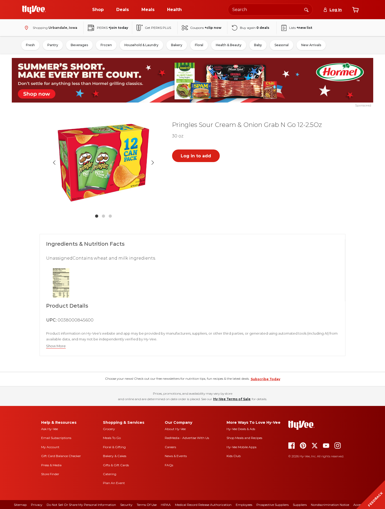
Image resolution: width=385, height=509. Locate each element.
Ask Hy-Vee (49, 429)
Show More (56, 346)
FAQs (169, 465)
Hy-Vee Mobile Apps (241, 447)
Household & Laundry (141, 45)
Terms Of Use (147, 505)
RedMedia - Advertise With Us (187, 438)
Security (126, 505)
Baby (258, 45)
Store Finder (50, 474)
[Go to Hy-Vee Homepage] (34, 10)
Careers (170, 447)
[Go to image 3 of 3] (110, 216)
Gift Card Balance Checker (61, 456)
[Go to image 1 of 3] (96, 216)
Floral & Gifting (114, 447)
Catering (109, 474)
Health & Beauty (228, 45)
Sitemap (20, 505)
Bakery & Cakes (114, 456)
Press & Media (51, 465)
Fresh (30, 45)
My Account (50, 447)
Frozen (106, 45)
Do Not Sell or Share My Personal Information (81, 505)
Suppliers (300, 505)
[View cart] (355, 9)
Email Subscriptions (56, 438)
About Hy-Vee (175, 429)
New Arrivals (311, 45)
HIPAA (166, 505)
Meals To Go (112, 438)
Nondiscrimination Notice (330, 505)
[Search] (306, 9)
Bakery (176, 45)
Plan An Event (114, 483)
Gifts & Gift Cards (116, 465)
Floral (199, 45)
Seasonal (281, 45)
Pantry (52, 45)
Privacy (36, 505)
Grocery (109, 429)
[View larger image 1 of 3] (103, 162)
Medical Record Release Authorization (203, 505)
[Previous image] (54, 162)
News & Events (176, 456)
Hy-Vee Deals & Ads (241, 429)
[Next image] (153, 162)
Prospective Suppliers (272, 505)
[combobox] (270, 9)
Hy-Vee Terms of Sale (232, 399)
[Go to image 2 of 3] (103, 216)
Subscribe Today (265, 379)
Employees (244, 505)
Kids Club (234, 456)
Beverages (79, 45)
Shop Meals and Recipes (244, 438)
